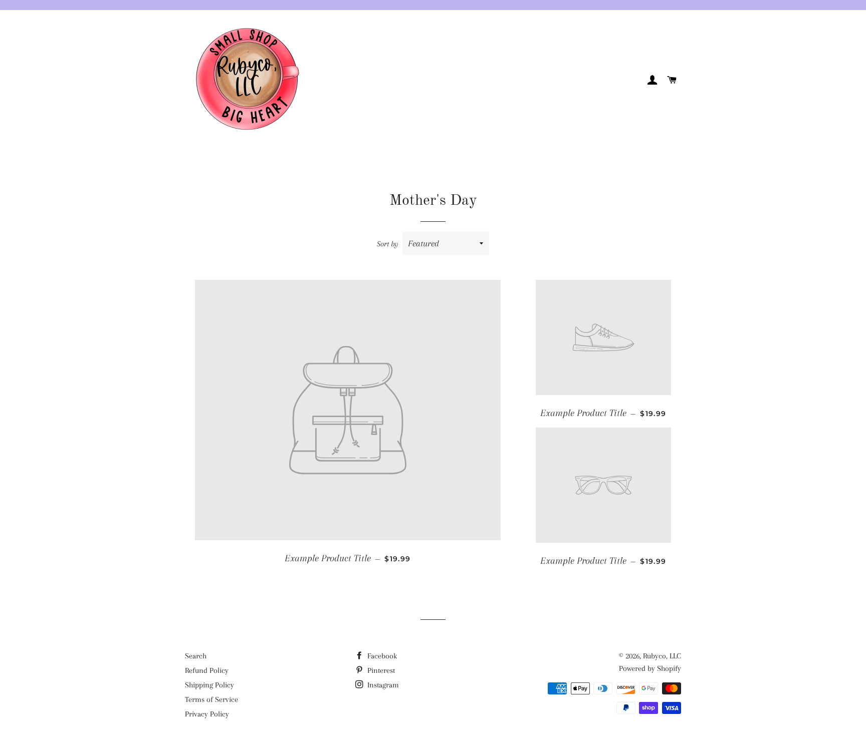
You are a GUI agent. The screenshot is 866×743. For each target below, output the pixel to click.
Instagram (382, 684)
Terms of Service (211, 699)
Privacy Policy (207, 713)
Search (195, 655)
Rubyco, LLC (662, 655)
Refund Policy (207, 670)
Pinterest (380, 670)
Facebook (381, 655)
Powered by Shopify (650, 668)
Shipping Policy (209, 684)
